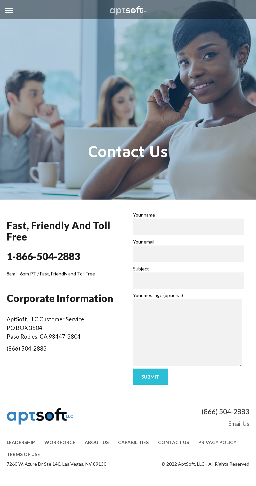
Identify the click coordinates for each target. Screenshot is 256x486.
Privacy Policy (217, 442)
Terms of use (23, 454)
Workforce (59, 442)
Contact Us (173, 442)
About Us (97, 442)
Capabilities (133, 442)
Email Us (238, 423)
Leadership (21, 442)
